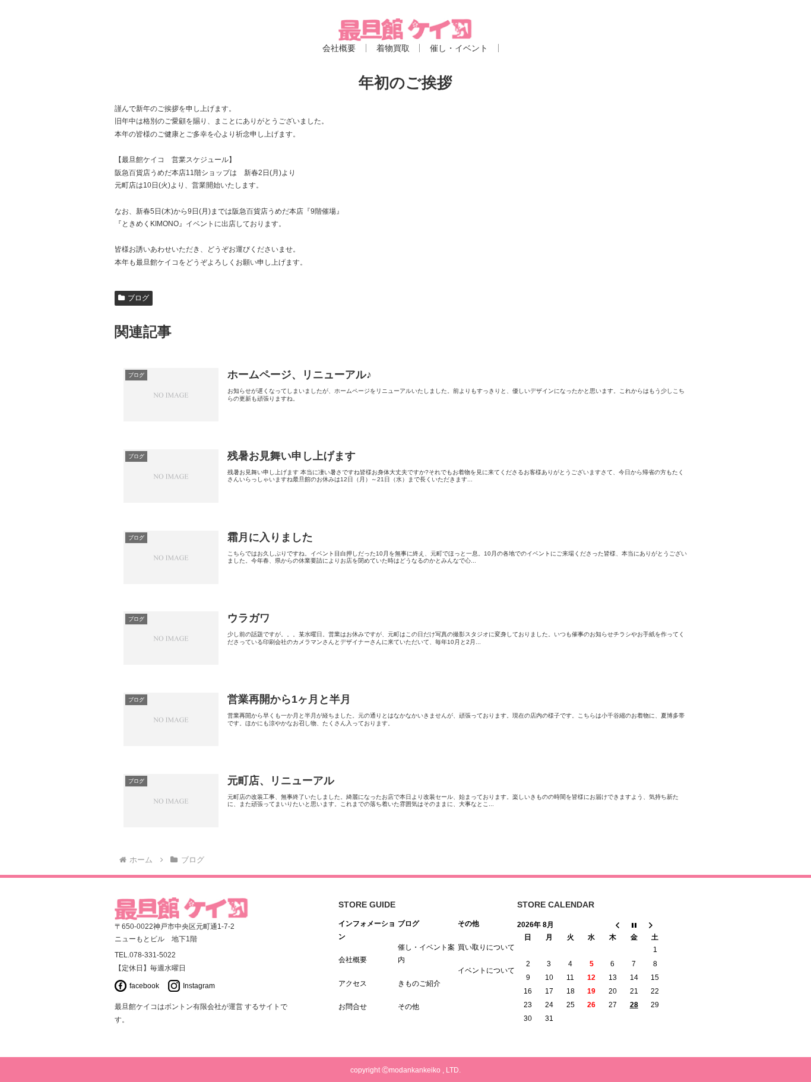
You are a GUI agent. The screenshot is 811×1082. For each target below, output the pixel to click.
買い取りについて (486, 947)
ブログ (138, 298)
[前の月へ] (612, 925)
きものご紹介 (419, 983)
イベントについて (486, 970)
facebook (144, 986)
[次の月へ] (655, 925)
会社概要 (352, 960)
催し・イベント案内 (426, 953)
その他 (408, 1006)
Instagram (199, 986)
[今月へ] (634, 925)
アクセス (352, 983)
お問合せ (352, 1006)
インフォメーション (366, 930)
